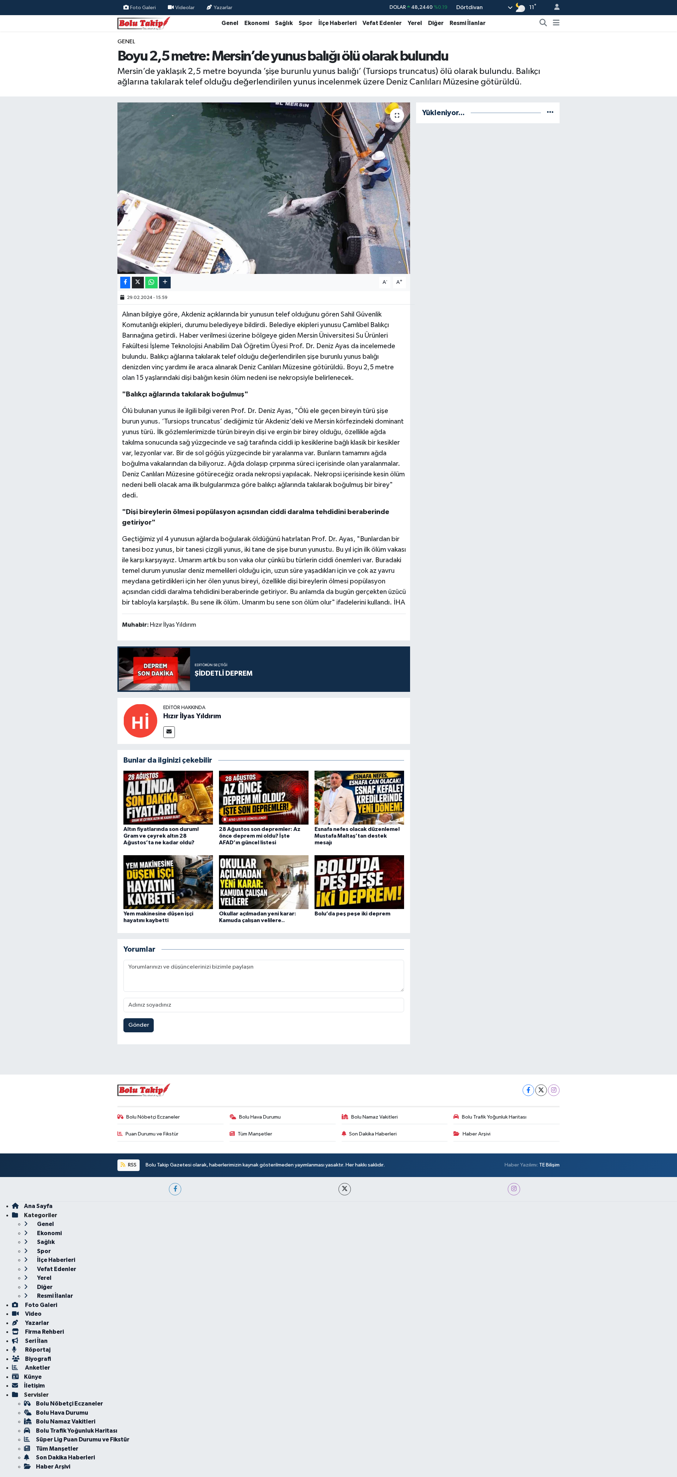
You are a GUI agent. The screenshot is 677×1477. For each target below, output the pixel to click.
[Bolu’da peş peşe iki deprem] (359, 882)
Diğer (436, 23)
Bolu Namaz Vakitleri (374, 1117)
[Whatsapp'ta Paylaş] (151, 282)
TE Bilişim (549, 1165)
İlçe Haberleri (337, 23)
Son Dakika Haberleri (373, 1134)
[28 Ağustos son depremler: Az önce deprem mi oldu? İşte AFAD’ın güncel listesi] (264, 798)
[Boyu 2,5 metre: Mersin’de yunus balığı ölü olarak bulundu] (263, 188)
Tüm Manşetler (255, 1134)
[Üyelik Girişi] (554, 7)
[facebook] (175, 1189)
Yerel (415, 23)
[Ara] (543, 23)
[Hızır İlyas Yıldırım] (140, 721)
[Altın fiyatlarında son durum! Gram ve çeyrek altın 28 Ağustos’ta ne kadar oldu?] (168, 798)
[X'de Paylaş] (138, 282)
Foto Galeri (143, 7)
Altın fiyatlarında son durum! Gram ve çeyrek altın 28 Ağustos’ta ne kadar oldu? (161, 835)
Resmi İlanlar (468, 23)
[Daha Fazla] (165, 282)
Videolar (185, 7)
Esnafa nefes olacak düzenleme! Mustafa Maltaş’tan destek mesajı (357, 835)
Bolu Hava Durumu (260, 1117)
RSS (131, 1165)
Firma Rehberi (44, 1332)
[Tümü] (550, 113)
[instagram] (514, 1189)
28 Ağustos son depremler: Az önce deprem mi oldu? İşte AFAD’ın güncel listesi (259, 835)
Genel (229, 23)
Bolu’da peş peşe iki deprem (352, 913)
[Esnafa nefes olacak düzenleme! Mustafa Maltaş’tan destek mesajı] (359, 798)
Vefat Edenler (382, 23)
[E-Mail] (169, 732)
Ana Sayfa (38, 1206)
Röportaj (37, 1350)
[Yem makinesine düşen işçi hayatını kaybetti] (168, 882)
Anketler (37, 1368)
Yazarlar (223, 7)
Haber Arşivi (476, 1134)
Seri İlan (36, 1341)
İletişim (34, 1386)
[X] (541, 1090)
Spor (305, 23)
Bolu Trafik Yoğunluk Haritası (494, 1117)
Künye (33, 1377)
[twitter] (344, 1189)
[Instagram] (554, 1090)
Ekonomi (256, 23)
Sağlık (284, 23)
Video (33, 1314)
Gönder (138, 1025)
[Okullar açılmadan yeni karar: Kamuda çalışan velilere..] (264, 882)
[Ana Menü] (556, 23)
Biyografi (37, 1359)
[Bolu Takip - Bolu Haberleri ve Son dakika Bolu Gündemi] (143, 23)
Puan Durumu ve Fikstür (152, 1134)
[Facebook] (528, 1090)
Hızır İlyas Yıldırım (192, 716)
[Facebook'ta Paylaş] (125, 282)
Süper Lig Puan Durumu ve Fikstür (82, 1439)
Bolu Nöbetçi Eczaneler (153, 1117)
